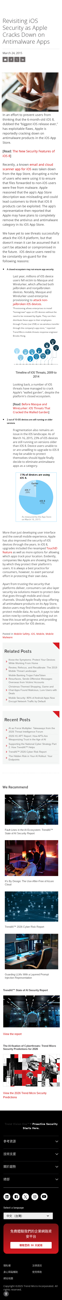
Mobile (40, 633)
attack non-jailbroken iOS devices (30, 302)
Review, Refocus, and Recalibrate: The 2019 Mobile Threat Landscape (33, 669)
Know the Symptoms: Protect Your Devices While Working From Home (30, 661)
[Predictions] (31, 1069)
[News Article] (5, 59)
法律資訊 (37, 1265)
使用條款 (37, 1271)
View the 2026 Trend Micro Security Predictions (24, 1094)
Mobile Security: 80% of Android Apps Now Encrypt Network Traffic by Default (30, 699)
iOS (33, 633)
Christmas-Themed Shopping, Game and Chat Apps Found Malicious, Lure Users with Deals (31, 690)
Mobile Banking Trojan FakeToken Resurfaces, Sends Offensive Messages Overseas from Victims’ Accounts (29, 678)
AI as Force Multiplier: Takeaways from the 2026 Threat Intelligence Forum (30, 730)
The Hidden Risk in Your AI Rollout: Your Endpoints (29, 758)
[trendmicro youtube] (44, 1196)
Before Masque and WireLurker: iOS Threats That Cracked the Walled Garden (31, 408)
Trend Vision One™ (17, 1124)
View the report (12, 1033)
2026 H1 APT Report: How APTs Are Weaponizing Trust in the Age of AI (27, 737)
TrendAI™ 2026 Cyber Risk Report (27, 751)
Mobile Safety (22, 633)
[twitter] (16, 59)
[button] (28, 1215)
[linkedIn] (22, 59)
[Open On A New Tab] (25, 1196)
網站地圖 (8, 1278)
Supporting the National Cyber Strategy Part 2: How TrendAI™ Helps (31, 745)
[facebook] (11, 59)
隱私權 (7, 1265)
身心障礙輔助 (10, 1271)
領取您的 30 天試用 (26, 1244)
